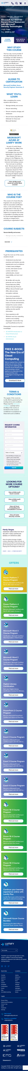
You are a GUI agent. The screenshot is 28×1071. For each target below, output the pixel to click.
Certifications (4, 986)
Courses (3, 16)
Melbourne (17, 977)
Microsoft (9, 16)
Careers (3, 982)
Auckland (17, 986)
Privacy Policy (4, 1000)
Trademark (3, 1007)
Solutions (3, 977)
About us (3, 979)
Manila (16, 992)
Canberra (17, 982)
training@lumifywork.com (11, 1015)
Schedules (3, 984)
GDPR (2, 1006)
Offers (2, 980)
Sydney (17, 975)
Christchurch (18, 990)
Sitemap (3, 1009)
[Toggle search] (16, 3)
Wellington (17, 988)
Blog (2, 990)
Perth (16, 980)
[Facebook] (5, 966)
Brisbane (17, 979)
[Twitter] (8, 966)
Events (2, 988)
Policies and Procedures (7, 1002)
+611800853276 (8, 1020)
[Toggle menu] (25, 3)
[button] (7, 40)
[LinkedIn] (2, 966)
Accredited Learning (6, 992)
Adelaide (17, 984)
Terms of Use (4, 1004)
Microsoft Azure (18, 16)
